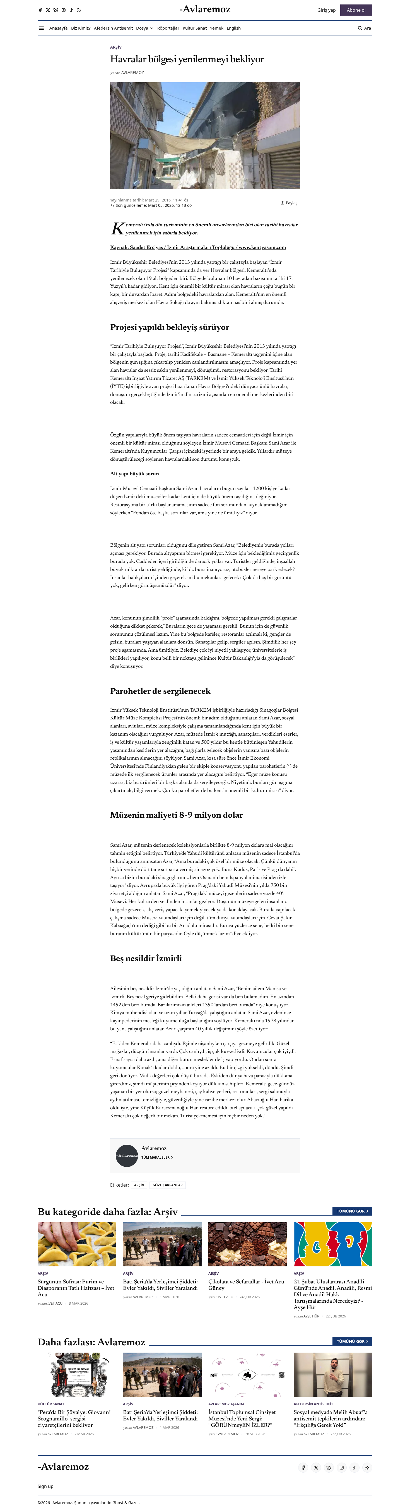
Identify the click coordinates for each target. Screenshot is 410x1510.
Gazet (133, 1502)
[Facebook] (40, 10)
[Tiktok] (71, 10)
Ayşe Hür (311, 1316)
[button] (142, 28)
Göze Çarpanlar (168, 1185)
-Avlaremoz (61, 1502)
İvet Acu (54, 1303)
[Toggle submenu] (151, 28)
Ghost (117, 1502)
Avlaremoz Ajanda (226, 1403)
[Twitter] (47, 10)
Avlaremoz (132, 72)
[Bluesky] (55, 10)
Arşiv (116, 47)
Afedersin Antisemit (313, 1403)
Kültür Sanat (51, 1403)
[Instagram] (63, 10)
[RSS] (79, 10)
